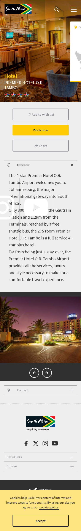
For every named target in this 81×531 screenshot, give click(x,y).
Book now (40, 130)
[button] (34, 373)
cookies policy (49, 507)
